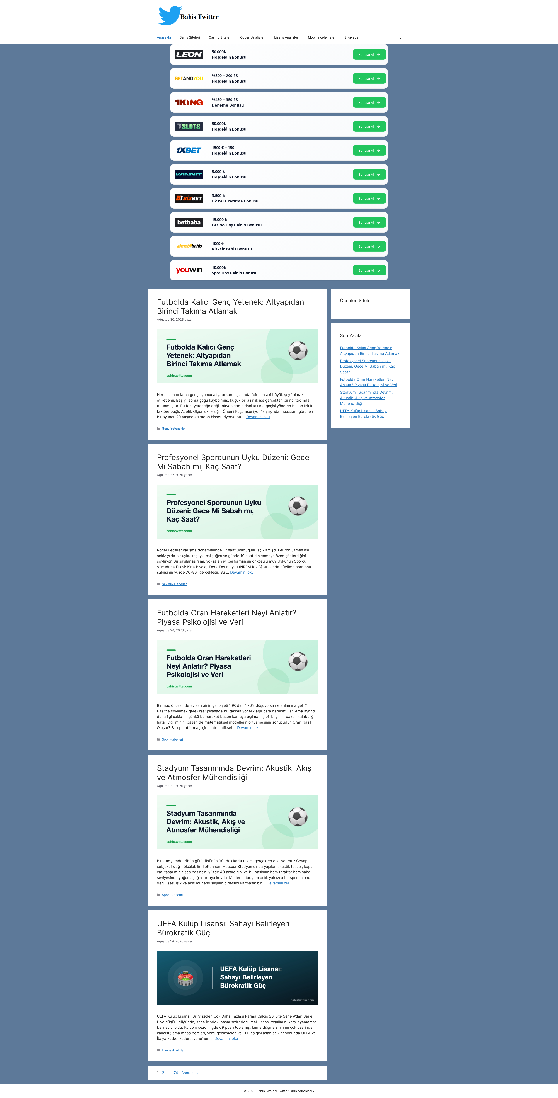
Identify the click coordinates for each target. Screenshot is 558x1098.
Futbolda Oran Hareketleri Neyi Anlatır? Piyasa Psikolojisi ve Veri (226, 617)
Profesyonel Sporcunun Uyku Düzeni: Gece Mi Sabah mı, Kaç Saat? (233, 462)
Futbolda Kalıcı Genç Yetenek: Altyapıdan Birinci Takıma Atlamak (230, 306)
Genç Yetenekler (174, 428)
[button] (399, 37)
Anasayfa (164, 37)
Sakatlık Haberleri (174, 584)
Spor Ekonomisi (173, 895)
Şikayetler (352, 37)
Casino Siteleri (220, 37)
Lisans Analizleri (286, 37)
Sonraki (190, 1073)
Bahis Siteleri (190, 37)
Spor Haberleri (172, 739)
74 (176, 1073)
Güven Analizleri (252, 37)
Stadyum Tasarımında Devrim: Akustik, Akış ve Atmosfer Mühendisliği (234, 772)
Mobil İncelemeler (322, 37)
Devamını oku (258, 417)
